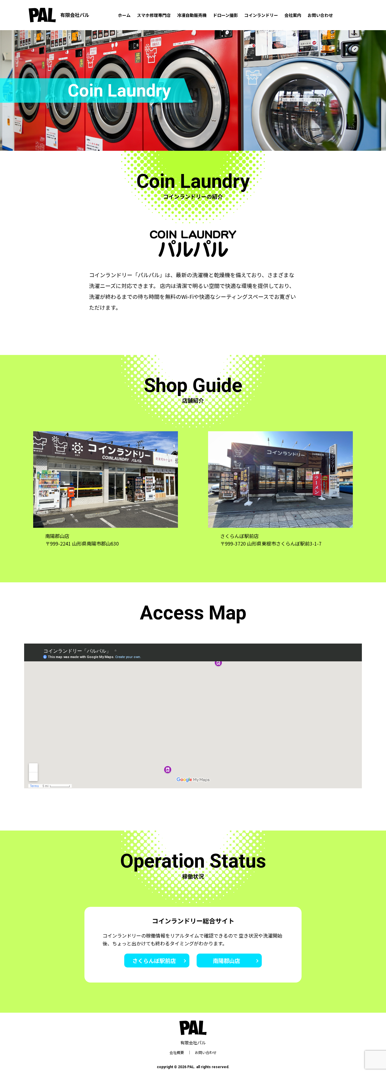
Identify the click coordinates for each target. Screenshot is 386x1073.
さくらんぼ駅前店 (154, 960)
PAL (190, 1067)
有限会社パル (74, 14)
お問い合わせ (206, 1052)
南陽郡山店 (226, 960)
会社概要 (176, 1052)
